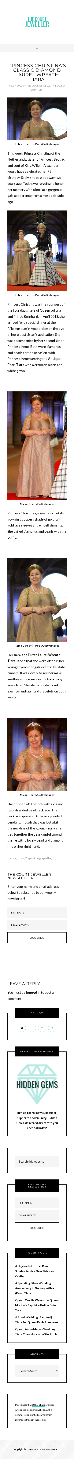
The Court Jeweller (37, 22)
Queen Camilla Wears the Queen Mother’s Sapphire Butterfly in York (37, 1305)
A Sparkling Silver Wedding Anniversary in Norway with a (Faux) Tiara (34, 1288)
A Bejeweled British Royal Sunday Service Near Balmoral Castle (34, 1271)
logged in (33, 992)
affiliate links (38, 1404)
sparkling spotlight (41, 858)
